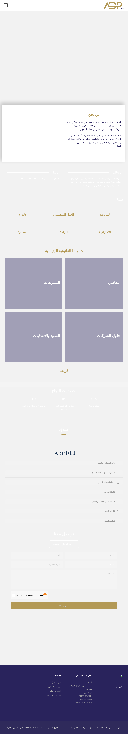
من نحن (108, 727)
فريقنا (84, 727)
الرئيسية (117, 727)
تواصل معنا (74, 727)
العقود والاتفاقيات (54, 691)
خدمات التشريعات (54, 696)
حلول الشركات (55, 682)
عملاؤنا (92, 727)
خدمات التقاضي (55, 687)
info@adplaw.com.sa (84, 703)
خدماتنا (100, 727)
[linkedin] (91, 709)
